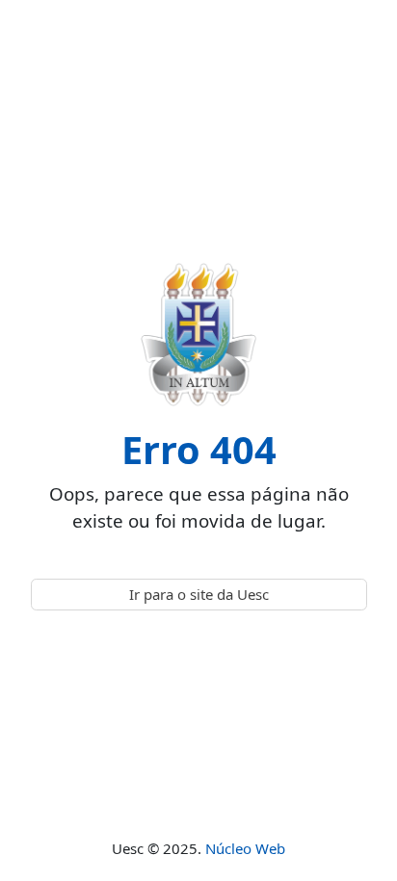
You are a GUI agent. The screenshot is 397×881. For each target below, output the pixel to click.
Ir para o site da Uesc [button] (199, 594)
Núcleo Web (245, 848)
